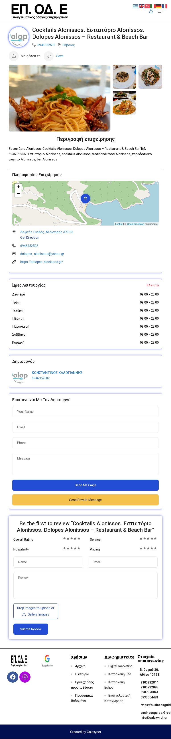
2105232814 (149, 682)
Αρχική (80, 666)
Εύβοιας (69, 45)
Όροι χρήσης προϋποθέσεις (82, 685)
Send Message (85, 485)
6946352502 (46, 45)
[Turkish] (147, 6)
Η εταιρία (82, 674)
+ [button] (18, 187)
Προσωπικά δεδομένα (82, 698)
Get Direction (29, 238)
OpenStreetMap (135, 224)
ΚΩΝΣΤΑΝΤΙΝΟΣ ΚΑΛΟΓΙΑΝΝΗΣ (57, 373)
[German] (159, 6)
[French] (165, 6)
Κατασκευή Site (119, 674)
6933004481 (149, 697)
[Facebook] (12, 677)
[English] (142, 6)
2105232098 (149, 687)
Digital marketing (120, 666)
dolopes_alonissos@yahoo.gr (42, 254)
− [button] (18, 193)
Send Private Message (85, 500)
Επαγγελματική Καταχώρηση (117, 698)
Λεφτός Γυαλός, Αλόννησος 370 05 (46, 232)
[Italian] (153, 6)
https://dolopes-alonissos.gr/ (41, 262)
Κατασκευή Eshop (114, 685)
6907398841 (149, 692)
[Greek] (136, 6)
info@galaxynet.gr (154, 717)
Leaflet (118, 224)
